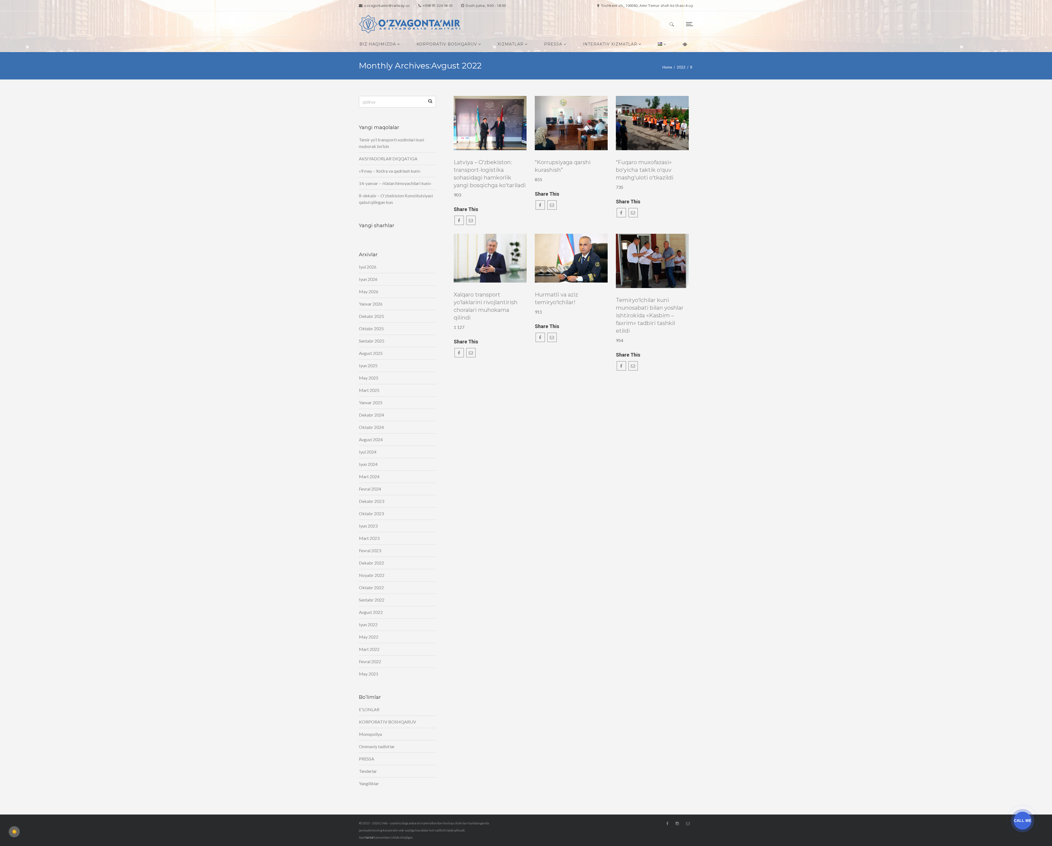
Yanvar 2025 (370, 402)
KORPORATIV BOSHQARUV (387, 721)
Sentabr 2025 (371, 340)
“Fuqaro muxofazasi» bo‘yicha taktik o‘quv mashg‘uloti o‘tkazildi (644, 170)
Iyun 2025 (368, 365)
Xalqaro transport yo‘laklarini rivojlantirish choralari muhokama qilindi (486, 306)
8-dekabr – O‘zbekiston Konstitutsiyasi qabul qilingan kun (396, 199)
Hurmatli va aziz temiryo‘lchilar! (556, 298)
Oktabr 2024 (371, 427)
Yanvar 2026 (370, 303)
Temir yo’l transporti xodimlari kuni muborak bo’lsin (391, 143)
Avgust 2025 (371, 353)
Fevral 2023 (370, 550)
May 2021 (368, 673)
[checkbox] (14, 831)
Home (667, 67)
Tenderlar (368, 771)
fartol (369, 837)
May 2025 (368, 377)
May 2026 (368, 291)
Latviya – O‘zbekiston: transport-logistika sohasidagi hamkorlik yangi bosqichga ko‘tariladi (490, 174)
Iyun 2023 (368, 525)
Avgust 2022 (371, 612)
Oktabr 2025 (371, 328)
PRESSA (366, 758)
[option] (490, 123)
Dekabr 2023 (371, 501)
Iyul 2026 (367, 266)
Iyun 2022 (368, 624)
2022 (681, 67)
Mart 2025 (369, 390)
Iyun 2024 (368, 464)
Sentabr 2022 (371, 599)
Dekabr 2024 (371, 414)
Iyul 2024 (367, 451)
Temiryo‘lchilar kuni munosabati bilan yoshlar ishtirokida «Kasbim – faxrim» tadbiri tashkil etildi (650, 315)
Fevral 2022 (370, 661)
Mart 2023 (369, 538)
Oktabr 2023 (371, 513)
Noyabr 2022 (371, 575)
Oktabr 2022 (371, 587)
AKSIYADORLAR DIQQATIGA (388, 158)
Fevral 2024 (370, 488)
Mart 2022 (369, 649)
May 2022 (368, 636)
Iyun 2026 (368, 279)
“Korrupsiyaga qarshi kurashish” (563, 166)
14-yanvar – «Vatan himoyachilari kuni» (395, 183)
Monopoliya (370, 734)
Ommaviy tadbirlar (377, 746)
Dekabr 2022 (371, 562)
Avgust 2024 (371, 439)
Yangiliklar (369, 783)
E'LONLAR (369, 709)
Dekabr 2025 (371, 316)
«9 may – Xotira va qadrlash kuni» (390, 170)
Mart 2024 (369, 476)
